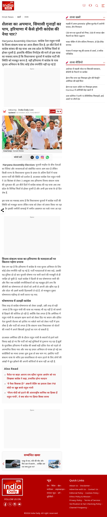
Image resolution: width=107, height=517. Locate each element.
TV (58, 111)
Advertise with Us (77, 489)
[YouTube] (19, 504)
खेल (59, 486)
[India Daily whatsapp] (47, 157)
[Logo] (12, 487)
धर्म (59, 493)
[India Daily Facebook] (37, 157)
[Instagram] (15, 504)
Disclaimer (85, 486)
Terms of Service (92, 500)
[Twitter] (10, 504)
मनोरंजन (50, 489)
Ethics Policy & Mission (79, 497)
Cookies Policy (92, 493)
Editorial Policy (76, 493)
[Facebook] (5, 504)
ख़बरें (19, 17)
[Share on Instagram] (42, 157)
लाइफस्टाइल (59, 489)
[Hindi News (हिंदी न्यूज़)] (8, 6)
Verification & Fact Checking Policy (85, 504)
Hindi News (8, 17)
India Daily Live (26, 110)
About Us (73, 486)
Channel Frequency (78, 508)
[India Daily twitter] (32, 157)
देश (48, 486)
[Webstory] (90, 5)
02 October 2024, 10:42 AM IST (24, 113)
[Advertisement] (32, 88)
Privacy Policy (75, 500)
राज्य (26, 17)
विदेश (53, 486)
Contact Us (93, 489)
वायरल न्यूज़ (51, 493)
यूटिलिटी (50, 497)
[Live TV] (84, 5)
